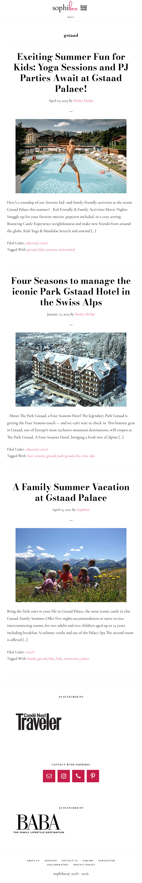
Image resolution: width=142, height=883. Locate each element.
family (31, 658)
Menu (71, 17)
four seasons (36, 456)
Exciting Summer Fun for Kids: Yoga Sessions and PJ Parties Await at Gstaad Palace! (71, 72)
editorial (32, 243)
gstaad (31, 249)
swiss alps (88, 456)
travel (43, 243)
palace (85, 658)
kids (41, 249)
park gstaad (65, 456)
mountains (71, 658)
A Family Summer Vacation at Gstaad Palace (71, 492)
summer (51, 249)
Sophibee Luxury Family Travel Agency (71, 7)
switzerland (67, 249)
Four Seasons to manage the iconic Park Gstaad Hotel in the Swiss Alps (71, 291)
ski (77, 456)
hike (51, 658)
